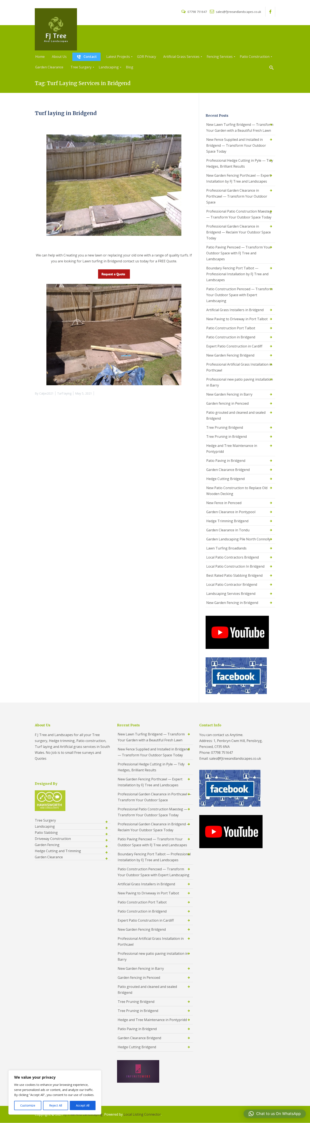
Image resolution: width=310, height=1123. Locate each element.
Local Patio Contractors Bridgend (232, 557)
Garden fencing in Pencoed (227, 403)
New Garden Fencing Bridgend (230, 355)
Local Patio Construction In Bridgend (235, 566)
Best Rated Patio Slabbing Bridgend (234, 575)
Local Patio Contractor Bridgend (231, 584)
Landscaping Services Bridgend (230, 593)
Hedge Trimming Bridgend (227, 521)
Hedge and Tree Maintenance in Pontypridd (231, 448)
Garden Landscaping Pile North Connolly (238, 539)
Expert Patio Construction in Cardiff (234, 346)
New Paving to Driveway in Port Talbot (237, 319)
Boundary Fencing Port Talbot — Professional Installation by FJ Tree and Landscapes (237, 274)
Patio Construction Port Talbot (230, 328)
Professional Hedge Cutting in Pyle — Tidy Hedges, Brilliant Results (239, 163)
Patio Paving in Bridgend (225, 460)
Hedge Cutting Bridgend (225, 478)
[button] (275, 1113)
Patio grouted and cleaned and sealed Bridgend (236, 415)
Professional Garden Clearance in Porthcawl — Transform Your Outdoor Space (236, 196)
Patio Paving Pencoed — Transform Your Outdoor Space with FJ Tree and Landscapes (238, 253)
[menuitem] (40, 57)
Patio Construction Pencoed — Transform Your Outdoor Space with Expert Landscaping (239, 295)
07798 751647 (197, 12)
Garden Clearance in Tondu (227, 530)
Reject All (55, 1105)
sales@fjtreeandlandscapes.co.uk (238, 12)
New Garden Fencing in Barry (229, 394)
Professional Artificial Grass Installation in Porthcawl (239, 367)
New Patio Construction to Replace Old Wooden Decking (236, 491)
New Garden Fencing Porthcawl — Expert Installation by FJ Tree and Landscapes (238, 178)
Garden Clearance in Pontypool (230, 512)
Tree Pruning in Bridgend (226, 436)
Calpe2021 (46, 393)
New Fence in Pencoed (223, 502)
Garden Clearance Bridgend (228, 469)
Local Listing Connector (142, 1114)
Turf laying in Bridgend (66, 113)
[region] (54, 1092)
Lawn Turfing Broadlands (226, 548)
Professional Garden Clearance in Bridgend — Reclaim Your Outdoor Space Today (238, 232)
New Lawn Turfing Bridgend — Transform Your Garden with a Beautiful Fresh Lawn (239, 127)
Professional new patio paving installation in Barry (239, 382)
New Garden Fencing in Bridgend (232, 602)
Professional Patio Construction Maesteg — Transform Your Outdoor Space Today (239, 214)
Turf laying (64, 393)
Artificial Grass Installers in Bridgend (235, 310)
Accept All (82, 1105)
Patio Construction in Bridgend (230, 337)
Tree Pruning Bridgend (224, 427)
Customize (27, 1105)
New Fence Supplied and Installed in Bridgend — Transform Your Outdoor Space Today (236, 145)
